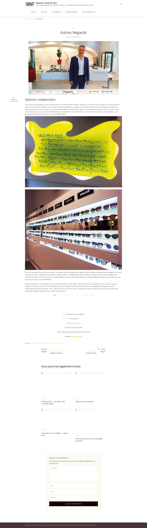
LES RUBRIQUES (56, 12)
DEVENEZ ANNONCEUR (71, 12)
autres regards (34, 343)
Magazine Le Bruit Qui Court (46, 3)
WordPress (93, 525)
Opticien (57, 343)
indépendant (46, 343)
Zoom (73, 28)
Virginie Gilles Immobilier (84, 402)
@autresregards (77, 336)
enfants (40, 343)
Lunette (52, 343)
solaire (61, 343)
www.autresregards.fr (73, 323)
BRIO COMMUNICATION (89, 12)
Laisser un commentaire (14, 100)
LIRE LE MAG (43, 12)
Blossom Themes (79, 525)
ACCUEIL (33, 12)
